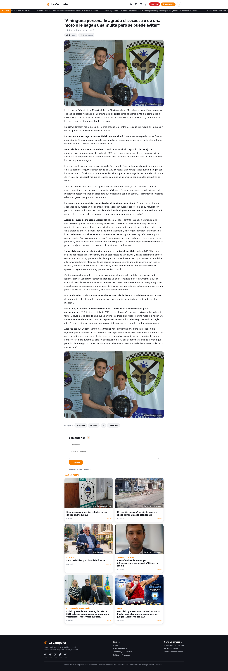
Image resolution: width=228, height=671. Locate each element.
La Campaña (59, 4)
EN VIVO (155, 4)
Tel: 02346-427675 (171, 648)
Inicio (115, 645)
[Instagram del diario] (136, 4)
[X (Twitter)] (56, 655)
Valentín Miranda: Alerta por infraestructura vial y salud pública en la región (35, 11)
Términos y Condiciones (122, 652)
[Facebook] (46, 655)
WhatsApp (80, 425)
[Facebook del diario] (131, 4)
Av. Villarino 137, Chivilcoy (174, 645)
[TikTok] (61, 655)
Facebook (93, 425)
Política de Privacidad (121, 655)
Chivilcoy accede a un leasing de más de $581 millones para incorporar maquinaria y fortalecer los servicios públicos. (120, 11)
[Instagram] (51, 655)
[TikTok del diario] (146, 4)
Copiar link (113, 425)
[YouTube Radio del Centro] (66, 655)
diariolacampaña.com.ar (173, 652)
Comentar (76, 462)
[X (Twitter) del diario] (141, 4)
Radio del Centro (120, 648)
